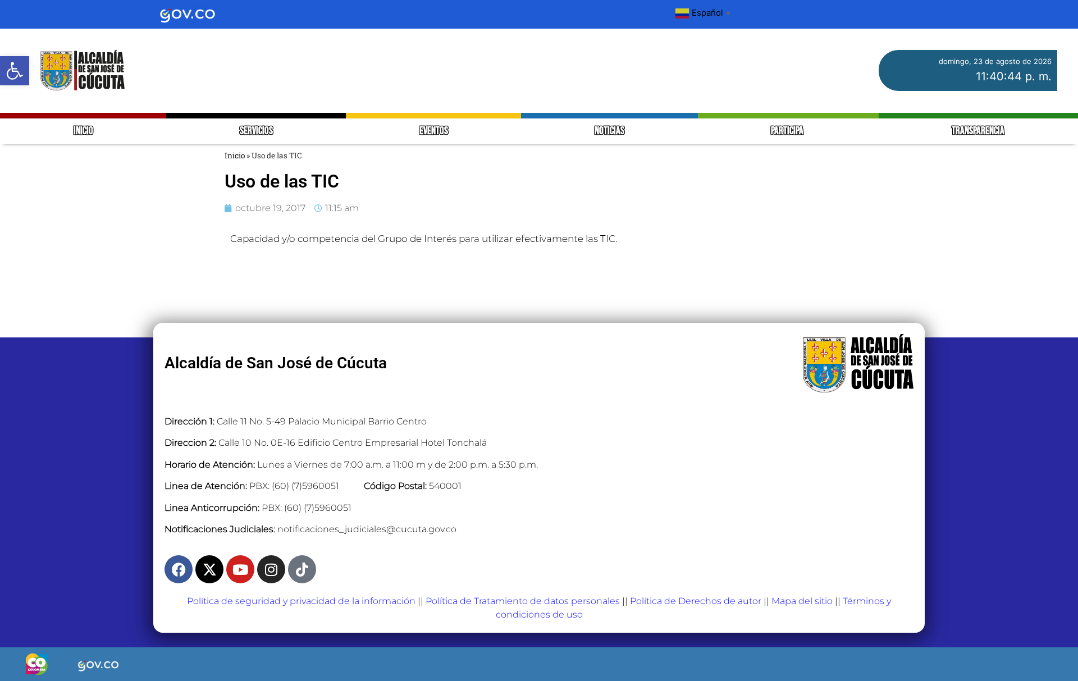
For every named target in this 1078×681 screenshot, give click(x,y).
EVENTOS (433, 131)
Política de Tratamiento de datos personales (523, 601)
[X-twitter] (209, 569)
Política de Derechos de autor (695, 601)
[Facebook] (179, 569)
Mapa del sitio (802, 601)
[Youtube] (240, 569)
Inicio (235, 155)
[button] (14, 70)
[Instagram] (271, 569)
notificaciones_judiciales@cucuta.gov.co (366, 529)
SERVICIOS (256, 131)
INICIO (83, 131)
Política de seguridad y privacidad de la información (301, 601)
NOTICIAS (609, 131)
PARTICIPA (788, 131)
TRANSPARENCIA (978, 131)
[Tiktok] (302, 569)
